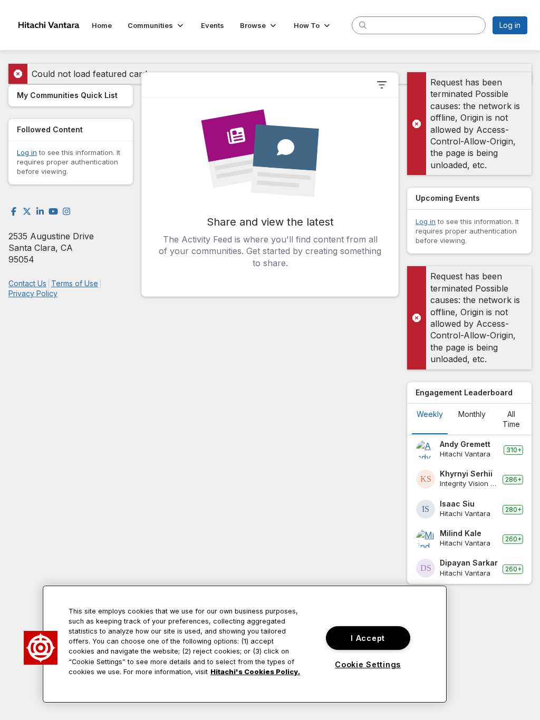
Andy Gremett (465, 444)
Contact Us (27, 283)
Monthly (472, 414)
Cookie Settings (368, 664)
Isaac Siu (457, 503)
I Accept (368, 638)
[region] (244, 644)
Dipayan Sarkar (469, 562)
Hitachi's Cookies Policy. (255, 672)
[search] (363, 24)
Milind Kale (460, 533)
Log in (509, 25)
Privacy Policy (32, 293)
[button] (156, 25)
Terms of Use (74, 283)
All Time (511, 419)
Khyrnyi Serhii (466, 473)
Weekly (430, 414)
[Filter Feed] (382, 85)
